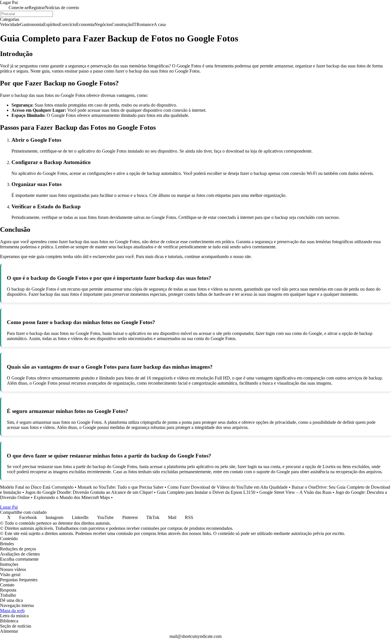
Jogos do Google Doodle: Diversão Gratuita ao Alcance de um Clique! (89, 492)
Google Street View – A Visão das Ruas (295, 492)
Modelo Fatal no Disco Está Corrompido (37, 487)
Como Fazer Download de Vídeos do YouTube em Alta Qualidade (227, 487)
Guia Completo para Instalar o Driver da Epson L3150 (206, 492)
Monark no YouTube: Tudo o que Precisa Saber (120, 487)
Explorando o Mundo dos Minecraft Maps (72, 497)
